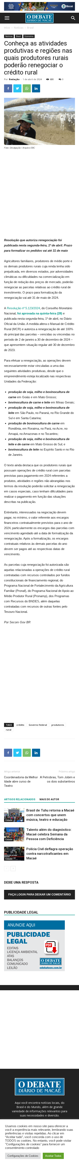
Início (7, 27)
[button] (73, 18)
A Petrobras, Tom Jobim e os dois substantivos (57, 779)
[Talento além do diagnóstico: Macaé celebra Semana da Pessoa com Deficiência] (14, 834)
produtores (57, 724)
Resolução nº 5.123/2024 (23, 308)
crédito (20, 724)
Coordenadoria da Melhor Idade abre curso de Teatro (21, 781)
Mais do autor (49, 799)
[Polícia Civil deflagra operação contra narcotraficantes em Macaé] (14, 854)
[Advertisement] (39, 194)
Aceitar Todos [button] (53, 1155)
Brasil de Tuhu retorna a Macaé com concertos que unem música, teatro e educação (50, 815)
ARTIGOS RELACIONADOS (19, 799)
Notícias (18, 27)
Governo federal (38, 724)
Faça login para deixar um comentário (39, 894)
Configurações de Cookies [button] (22, 1155)
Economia (29, 36)
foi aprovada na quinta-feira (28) (39, 313)
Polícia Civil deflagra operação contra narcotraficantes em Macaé (49, 853)
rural (8, 729)
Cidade (8, 820)
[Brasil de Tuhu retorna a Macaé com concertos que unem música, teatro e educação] (14, 815)
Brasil (30, 27)
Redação (14, 79)
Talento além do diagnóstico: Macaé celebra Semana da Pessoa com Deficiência (49, 834)
